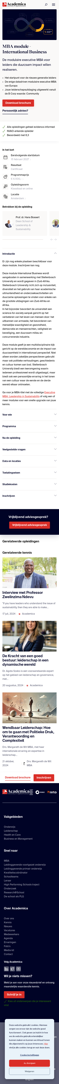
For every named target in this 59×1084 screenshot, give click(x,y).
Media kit (9, 950)
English (29, 1079)
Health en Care (12, 835)
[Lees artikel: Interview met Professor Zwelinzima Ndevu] (29, 572)
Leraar (7, 881)
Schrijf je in (14, 994)
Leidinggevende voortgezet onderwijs (25, 865)
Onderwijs (9, 827)
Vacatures (9, 930)
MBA (6, 861)
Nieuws (8, 926)
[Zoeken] (46, 5)
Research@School (14, 893)
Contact (8, 954)
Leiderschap (11, 831)
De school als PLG (14, 896)
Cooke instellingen (29, 1055)
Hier (46, 1043)
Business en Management (18, 839)
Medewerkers (11, 934)
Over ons (9, 918)
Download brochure (18, 103)
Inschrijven (44, 777)
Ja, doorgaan (29, 1063)
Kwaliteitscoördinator (16, 873)
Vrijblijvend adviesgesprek (29, 525)
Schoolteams (11, 877)
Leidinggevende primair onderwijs (23, 869)
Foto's (7, 946)
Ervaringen (10, 942)
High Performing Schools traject (21, 885)
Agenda (8, 938)
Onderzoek (10, 889)
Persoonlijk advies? (15, 110)
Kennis (7, 922)
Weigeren (29, 1071)
